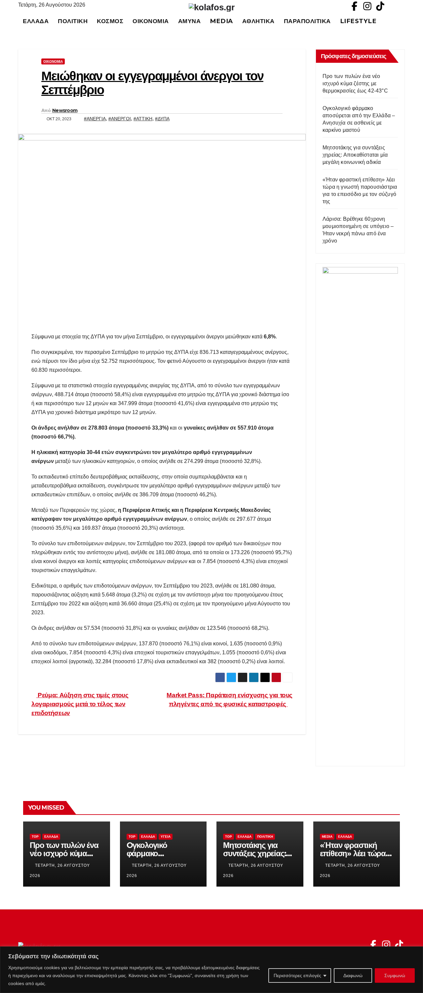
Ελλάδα (36, 21)
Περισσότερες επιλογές (297, 975)
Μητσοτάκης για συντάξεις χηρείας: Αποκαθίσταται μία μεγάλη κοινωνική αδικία (355, 155)
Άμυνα (189, 21)
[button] (403, 21)
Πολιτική (73, 21)
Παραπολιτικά (307, 21)
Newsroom (64, 110)
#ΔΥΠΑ (162, 118)
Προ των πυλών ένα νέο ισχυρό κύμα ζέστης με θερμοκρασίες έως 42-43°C (355, 83)
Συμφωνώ (394, 975)
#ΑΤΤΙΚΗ (143, 118)
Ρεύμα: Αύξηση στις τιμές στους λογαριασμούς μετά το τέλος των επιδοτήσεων (80, 704)
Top (35, 836)
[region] (211, 969)
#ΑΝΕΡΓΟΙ (119, 118)
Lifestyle (358, 21)
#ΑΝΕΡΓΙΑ (95, 118)
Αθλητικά (258, 21)
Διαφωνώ (353, 975)
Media (221, 21)
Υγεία (166, 836)
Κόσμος (110, 21)
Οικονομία (151, 21)
